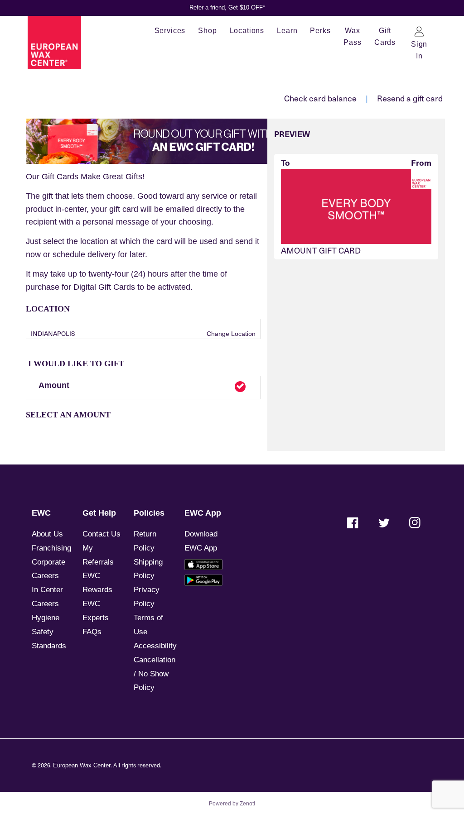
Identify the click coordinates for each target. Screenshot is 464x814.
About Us (47, 534)
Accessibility (155, 646)
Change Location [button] (230, 333)
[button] (143, 387)
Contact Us (101, 534)
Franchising (51, 548)
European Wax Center (82, 765)
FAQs (92, 631)
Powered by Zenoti (232, 803)
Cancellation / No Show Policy (154, 674)
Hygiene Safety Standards (49, 631)
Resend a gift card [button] (410, 98)
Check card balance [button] (320, 98)
